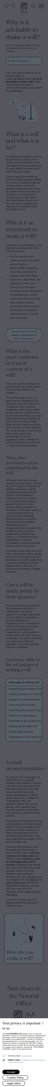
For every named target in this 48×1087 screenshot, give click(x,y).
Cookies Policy (15, 1077)
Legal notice (14, 1083)
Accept (11, 1072)
